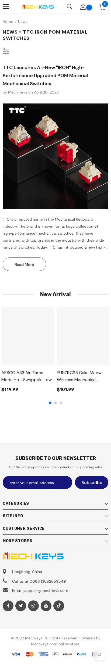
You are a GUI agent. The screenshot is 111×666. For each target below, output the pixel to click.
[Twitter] (20, 605)
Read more (24, 264)
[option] (28, 351)
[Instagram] (33, 605)
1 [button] (50, 403)
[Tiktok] (58, 605)
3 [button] (61, 403)
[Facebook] (8, 605)
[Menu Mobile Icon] (6, 6)
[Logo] (38, 6)
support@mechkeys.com (45, 590)
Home (8, 21)
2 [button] (55, 403)
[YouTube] (46, 605)
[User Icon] (83, 7)
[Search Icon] (69, 6)
